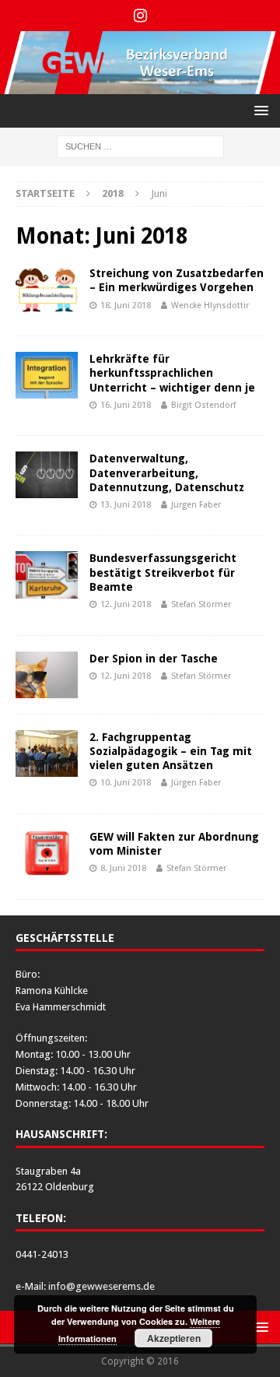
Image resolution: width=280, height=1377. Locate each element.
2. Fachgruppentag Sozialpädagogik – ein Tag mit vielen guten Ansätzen (170, 751)
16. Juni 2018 (125, 405)
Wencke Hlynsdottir (210, 305)
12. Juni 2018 (125, 604)
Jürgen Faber (196, 505)
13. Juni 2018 (125, 505)
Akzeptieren (174, 1338)
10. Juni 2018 (125, 783)
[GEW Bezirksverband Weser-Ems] (140, 85)
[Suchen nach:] (140, 145)
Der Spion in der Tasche (153, 658)
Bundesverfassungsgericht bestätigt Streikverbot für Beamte (162, 572)
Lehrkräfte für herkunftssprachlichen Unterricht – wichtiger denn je (172, 373)
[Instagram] (140, 15)
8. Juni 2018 (123, 868)
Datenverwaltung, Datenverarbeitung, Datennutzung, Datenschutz (166, 472)
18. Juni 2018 (125, 305)
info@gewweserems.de (101, 1286)
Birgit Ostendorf (203, 405)
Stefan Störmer (201, 604)
